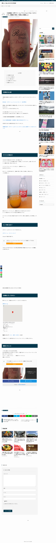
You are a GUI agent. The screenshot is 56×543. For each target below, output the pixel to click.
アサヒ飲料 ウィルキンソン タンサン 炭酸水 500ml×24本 (19, 361)
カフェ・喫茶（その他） (14, 335)
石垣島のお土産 (10, 75)
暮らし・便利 (43, 192)
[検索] (53, 0)
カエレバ (11, 242)
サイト (5, 496)
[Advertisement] (20, 140)
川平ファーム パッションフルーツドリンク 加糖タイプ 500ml (20, 240)
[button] (5, 416)
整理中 (42, 178)
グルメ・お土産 (5, 16)
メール (5, 492)
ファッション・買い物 (45, 185)
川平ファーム (5, 303)
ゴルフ (42, 196)
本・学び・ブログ (44, 194)
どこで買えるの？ (10, 78)
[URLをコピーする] (35, 416)
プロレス (42, 187)
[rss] (52, 0)
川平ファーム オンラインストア (9, 233)
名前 (4, 488)
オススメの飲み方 (10, 77)
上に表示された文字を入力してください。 (11, 503)
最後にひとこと (10, 82)
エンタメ (42, 189)
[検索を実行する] (53, 29)
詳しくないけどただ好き (9, 3)
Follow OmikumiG (21, 384)
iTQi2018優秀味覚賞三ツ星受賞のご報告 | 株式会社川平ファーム (15, 120)
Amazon (14, 243)
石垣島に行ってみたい (11, 80)
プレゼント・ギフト (45, 183)
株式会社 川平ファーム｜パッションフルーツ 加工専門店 (14, 102)
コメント (6, 473)
